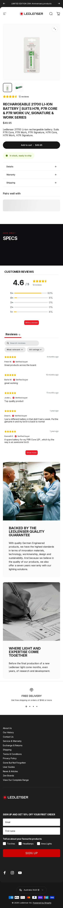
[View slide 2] (30, 706)
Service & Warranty (12, 741)
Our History (8, 732)
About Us (7, 728)
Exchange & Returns (12, 745)
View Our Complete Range (16, 780)
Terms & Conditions (12, 754)
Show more (31, 453)
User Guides (9, 767)
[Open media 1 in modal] (55, 29)
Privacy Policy (10, 758)
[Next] (59, 3)
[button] (31, 293)
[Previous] (4, 3)
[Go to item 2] (18, 87)
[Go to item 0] (7, 87)
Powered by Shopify (42, 903)
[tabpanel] (31, 399)
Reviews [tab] (13, 334)
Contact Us (8, 737)
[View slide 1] (26, 706)
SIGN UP (31, 853)
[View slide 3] (33, 706)
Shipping (7, 749)
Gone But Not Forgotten (14, 762)
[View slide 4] (37, 706)
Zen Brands (8, 775)
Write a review (31, 323)
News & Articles (10, 771)
